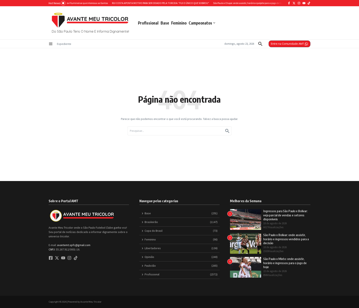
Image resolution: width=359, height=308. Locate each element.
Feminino (179, 22)
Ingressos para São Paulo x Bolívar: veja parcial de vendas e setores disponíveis (285, 215)
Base (165, 22)
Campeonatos (200, 22)
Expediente (64, 44)
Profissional (148, 22)
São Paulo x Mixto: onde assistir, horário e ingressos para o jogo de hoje (285, 263)
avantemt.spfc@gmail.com (73, 245)
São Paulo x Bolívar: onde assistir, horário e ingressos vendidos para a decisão (286, 239)
